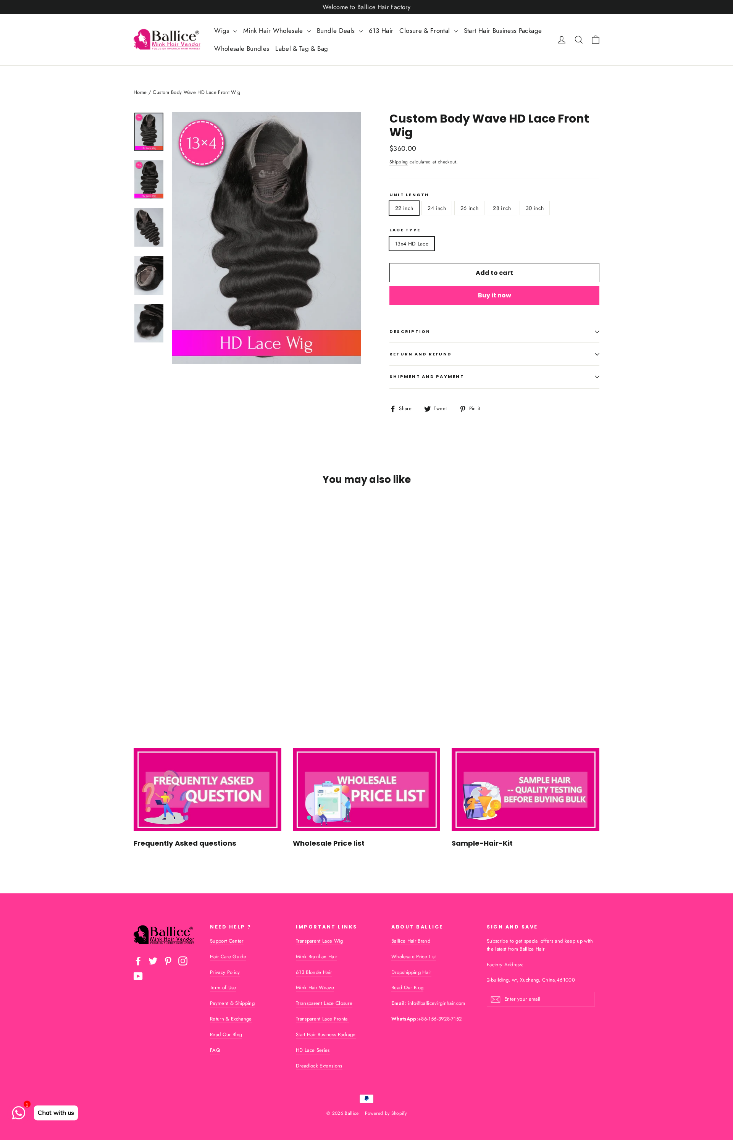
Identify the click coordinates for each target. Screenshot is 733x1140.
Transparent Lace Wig (319, 941)
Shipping (398, 161)
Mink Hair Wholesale (274, 30)
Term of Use (223, 987)
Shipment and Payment (426, 376)
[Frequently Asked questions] (207, 789)
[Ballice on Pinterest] (168, 961)
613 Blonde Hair (314, 972)
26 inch (469, 208)
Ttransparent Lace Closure (324, 1003)
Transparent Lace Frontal (322, 1018)
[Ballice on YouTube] (138, 976)
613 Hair (381, 30)
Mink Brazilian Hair (316, 956)
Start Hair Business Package (503, 30)
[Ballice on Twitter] (153, 961)
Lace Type (404, 230)
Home (140, 92)
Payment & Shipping (232, 1003)
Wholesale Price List (413, 956)
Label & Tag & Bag (301, 48)
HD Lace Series (313, 1050)
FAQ (215, 1050)
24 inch (437, 208)
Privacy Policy (225, 972)
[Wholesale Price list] (367, 789)
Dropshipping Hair (411, 972)
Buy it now (494, 295)
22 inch (404, 208)
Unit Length (409, 194)
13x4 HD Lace (411, 243)
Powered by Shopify (386, 1113)
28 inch (502, 208)
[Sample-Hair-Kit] (525, 789)
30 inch (535, 208)
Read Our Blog (226, 1034)
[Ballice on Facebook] (138, 961)
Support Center (227, 941)
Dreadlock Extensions (319, 1065)
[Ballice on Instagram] (182, 961)
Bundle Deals (337, 30)
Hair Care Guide (228, 956)
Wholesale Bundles (241, 48)
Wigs (222, 30)
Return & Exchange (231, 1018)
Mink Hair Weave (315, 987)
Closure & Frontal (425, 30)
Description (410, 331)
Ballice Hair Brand (410, 941)
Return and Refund (420, 354)
